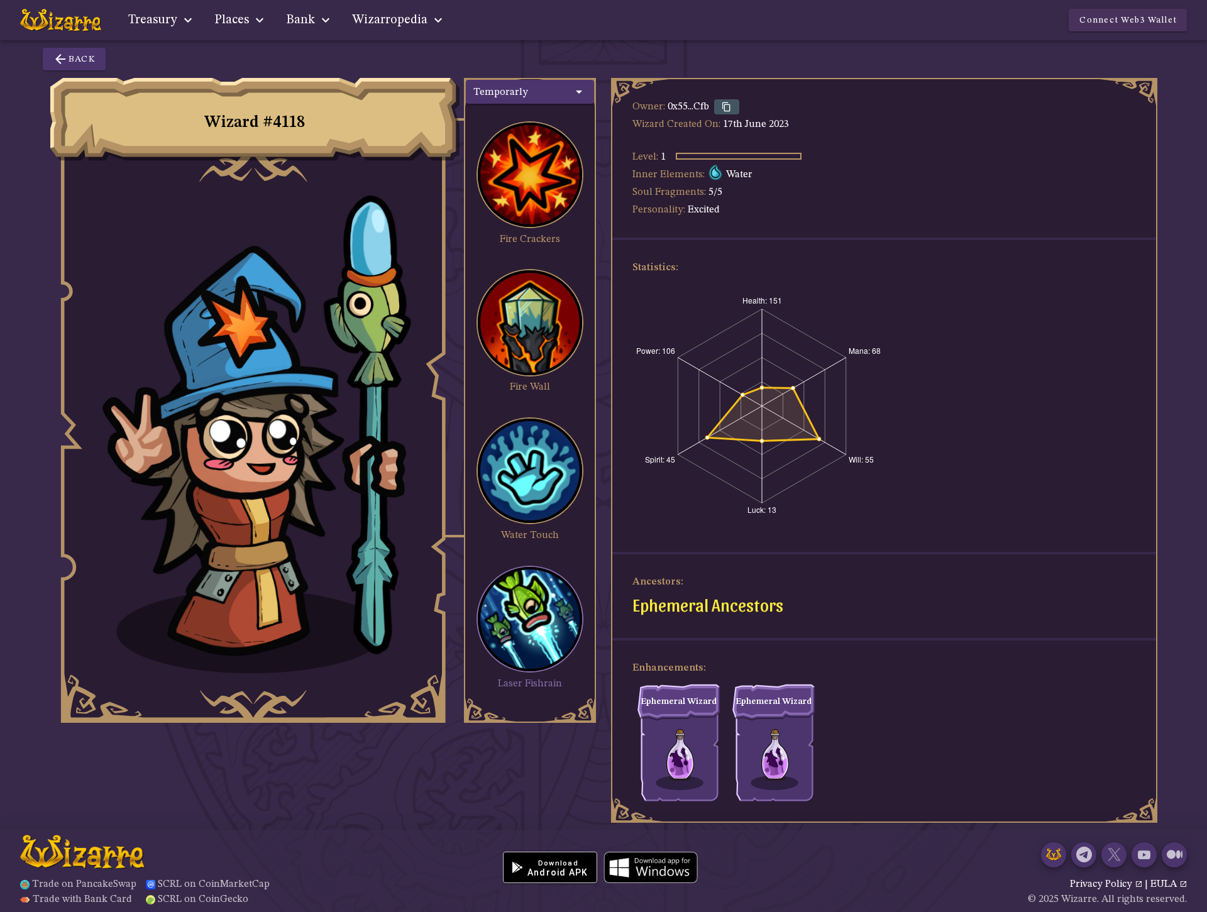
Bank (302, 20)
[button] (530, 92)
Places (233, 20)
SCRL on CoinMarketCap (214, 884)
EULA (1164, 884)
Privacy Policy (1102, 884)
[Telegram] (1083, 854)
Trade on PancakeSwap (84, 884)
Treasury (154, 20)
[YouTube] (1144, 854)
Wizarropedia (391, 20)
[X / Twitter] (1114, 854)
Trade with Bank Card (82, 899)
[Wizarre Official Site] (1053, 854)
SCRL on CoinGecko (203, 899)
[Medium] (1174, 854)
